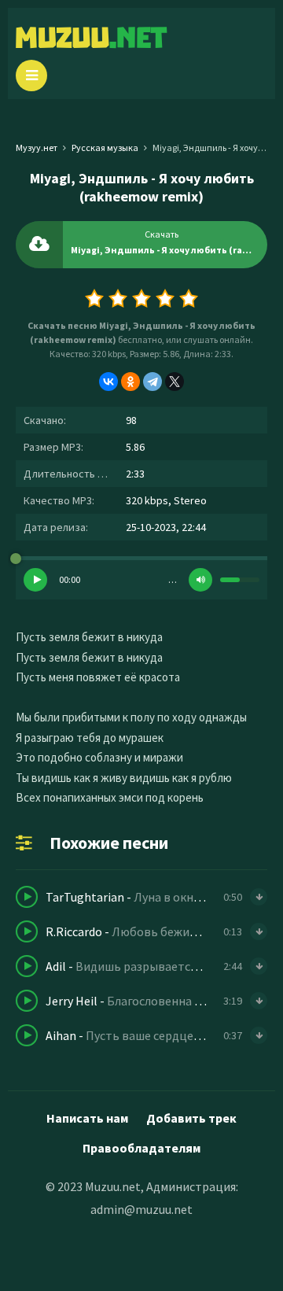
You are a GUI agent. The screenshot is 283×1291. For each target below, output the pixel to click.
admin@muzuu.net (141, 1209)
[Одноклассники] (130, 381)
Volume (200, 580)
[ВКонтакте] (108, 381)
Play (35, 580)
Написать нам (87, 1118)
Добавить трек (191, 1118)
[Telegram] (152, 381)
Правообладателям (141, 1148)
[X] (174, 381)
